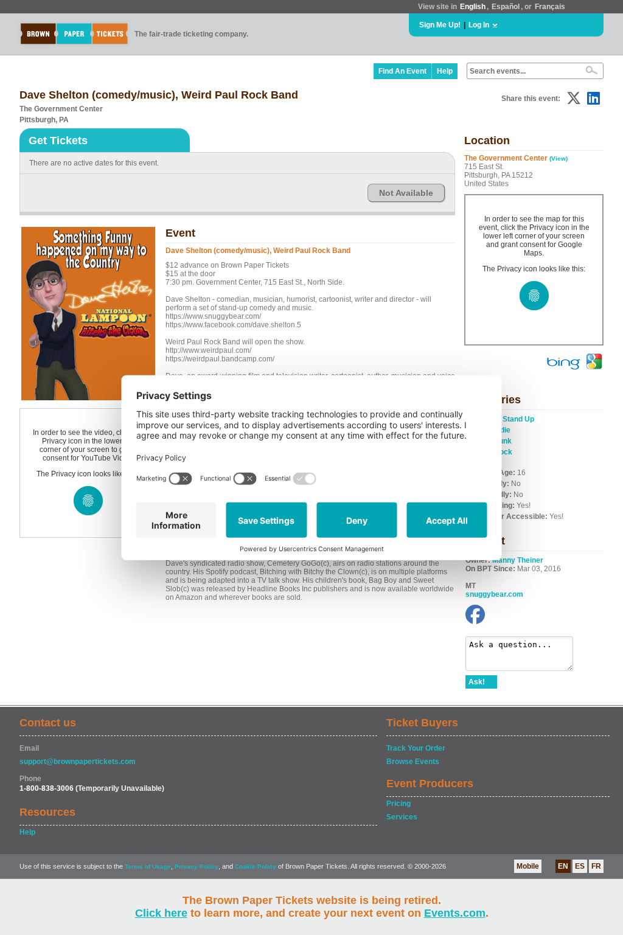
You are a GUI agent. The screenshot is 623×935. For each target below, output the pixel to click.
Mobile (528, 866)
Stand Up (518, 419)
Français (550, 6)
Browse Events (412, 761)
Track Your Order (415, 748)
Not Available (406, 193)
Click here (161, 913)
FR (596, 866)
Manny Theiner (517, 560)
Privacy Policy (196, 866)
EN (563, 866)
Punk (503, 441)
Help (445, 71)
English (473, 6)
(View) (558, 158)
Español (506, 6)
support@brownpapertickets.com (77, 761)
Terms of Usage (148, 866)
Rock (503, 452)
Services (401, 817)
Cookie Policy (255, 866)
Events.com (455, 913)
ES (580, 866)
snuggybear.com (494, 594)
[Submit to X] (573, 98)
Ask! (476, 682)
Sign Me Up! (440, 25)
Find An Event (402, 71)
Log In (478, 25)
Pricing (398, 803)
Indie (502, 430)
